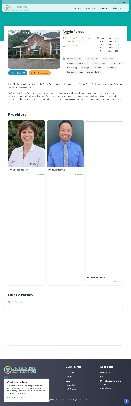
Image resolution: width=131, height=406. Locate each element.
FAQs (68, 381)
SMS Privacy (71, 389)
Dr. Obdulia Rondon (19, 170)
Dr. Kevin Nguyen (56, 170)
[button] (80, 8)
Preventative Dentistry (75, 72)
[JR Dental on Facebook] (6, 378)
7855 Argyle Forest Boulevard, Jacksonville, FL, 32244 (78, 39)
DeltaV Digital (81, 400)
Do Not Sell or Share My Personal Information (22, 398)
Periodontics (111, 68)
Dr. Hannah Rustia (96, 277)
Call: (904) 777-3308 (17, 73)
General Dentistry (116, 63)
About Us (69, 377)
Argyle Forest (105, 388)
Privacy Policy (71, 385)
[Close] (47, 380)
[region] (26, 390)
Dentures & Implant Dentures (77, 63)
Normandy (105, 373)
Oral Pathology (72, 68)
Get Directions (18, 302)
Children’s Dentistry (74, 59)
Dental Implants (107, 59)
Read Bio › (40, 174)
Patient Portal (119, 2)
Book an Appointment (39, 73)
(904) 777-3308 (72, 45)
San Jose (104, 377)
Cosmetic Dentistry (91, 59)
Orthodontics (98, 68)
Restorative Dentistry (94, 72)
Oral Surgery (86, 68)
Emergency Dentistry (99, 63)
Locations (70, 373)
